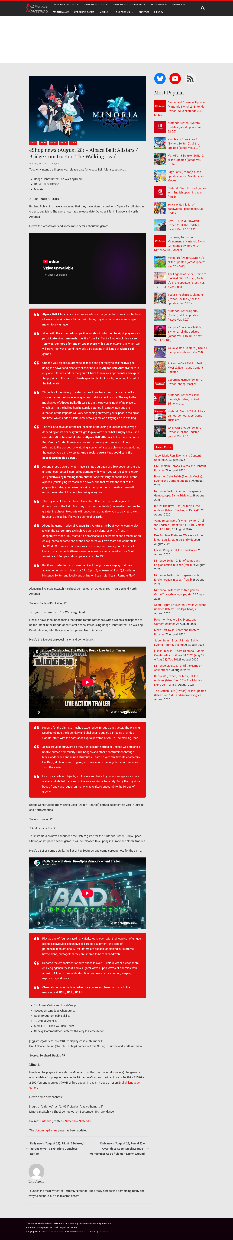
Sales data (157, 4)
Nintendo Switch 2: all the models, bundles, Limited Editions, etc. (184, 399)
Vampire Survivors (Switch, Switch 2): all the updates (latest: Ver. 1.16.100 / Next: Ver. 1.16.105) (179, 525)
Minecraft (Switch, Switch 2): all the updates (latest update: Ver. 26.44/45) (186, 262)
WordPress (81, 1231)
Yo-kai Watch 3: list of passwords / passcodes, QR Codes (185, 209)
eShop (33, 143)
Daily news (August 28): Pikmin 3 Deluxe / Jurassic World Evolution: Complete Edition (57, 1148)
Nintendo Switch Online (128, 4)
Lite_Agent (54, 163)
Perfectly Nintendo (53, 1231)
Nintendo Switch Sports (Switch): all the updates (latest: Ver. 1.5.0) (183, 315)
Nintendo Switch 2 (64, 4)
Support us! (123, 11)
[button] (77, 4)
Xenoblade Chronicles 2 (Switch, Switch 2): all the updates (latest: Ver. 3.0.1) (184, 143)
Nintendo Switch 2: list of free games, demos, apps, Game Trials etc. (186, 416)
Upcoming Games (46, 1130)
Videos (73, 143)
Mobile (104, 11)
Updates (177, 4)
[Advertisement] (116, 39)
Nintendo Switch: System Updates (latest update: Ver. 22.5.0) (185, 127)
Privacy (158, 11)
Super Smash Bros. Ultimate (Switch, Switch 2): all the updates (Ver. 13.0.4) (185, 299)
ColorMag (103, 1231)
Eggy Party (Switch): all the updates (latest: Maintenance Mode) (186, 176)
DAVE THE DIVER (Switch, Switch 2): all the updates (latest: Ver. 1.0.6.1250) (183, 225)
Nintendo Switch (94, 4)
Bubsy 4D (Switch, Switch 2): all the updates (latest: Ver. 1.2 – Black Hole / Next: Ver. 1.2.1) (178, 680)
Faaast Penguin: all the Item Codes (175, 550)
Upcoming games (84, 11)
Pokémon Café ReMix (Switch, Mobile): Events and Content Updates (187, 368)
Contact (144, 11)
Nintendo (45, 1121)
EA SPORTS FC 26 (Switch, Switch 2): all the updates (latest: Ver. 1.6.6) (184, 432)
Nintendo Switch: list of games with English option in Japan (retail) (187, 192)
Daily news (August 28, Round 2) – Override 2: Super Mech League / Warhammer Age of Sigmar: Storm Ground (117, 1148)
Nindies (53, 143)
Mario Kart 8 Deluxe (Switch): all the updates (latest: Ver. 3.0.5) (186, 160)
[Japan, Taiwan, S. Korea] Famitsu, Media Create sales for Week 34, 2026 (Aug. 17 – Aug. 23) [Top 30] (179, 655)
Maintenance (61, 11)
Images (43, 143)
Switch (63, 143)
